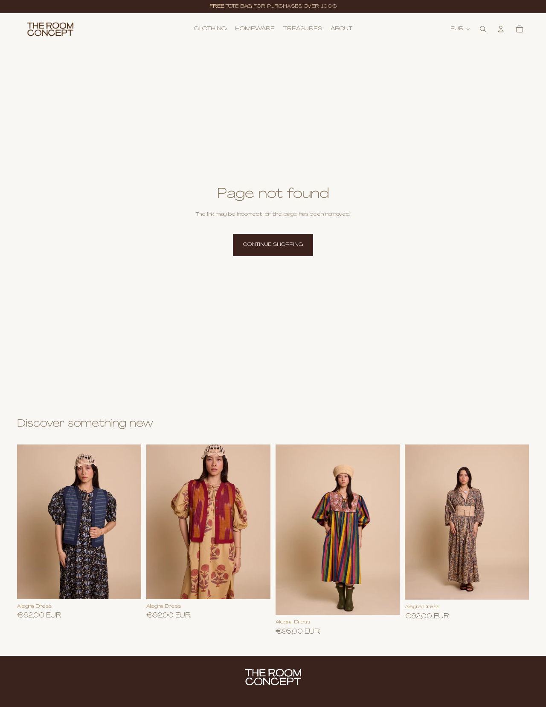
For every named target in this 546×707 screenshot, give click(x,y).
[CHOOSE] (128, 586)
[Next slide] (387, 529)
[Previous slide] (288, 529)
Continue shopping (273, 244)
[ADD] (257, 586)
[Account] (500, 29)
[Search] (482, 29)
